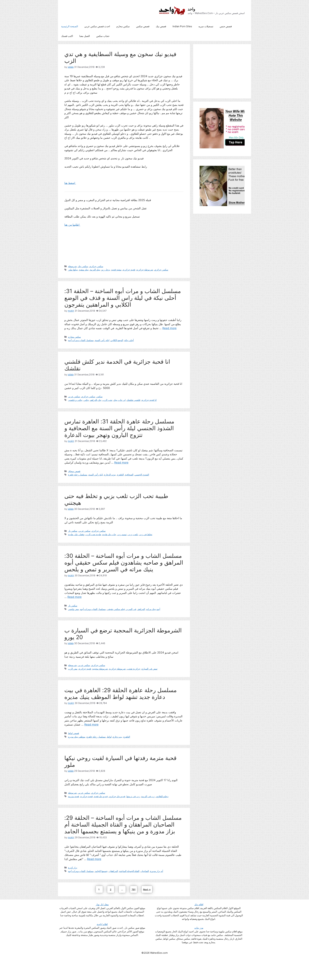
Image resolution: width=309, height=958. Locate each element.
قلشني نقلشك (133, 400)
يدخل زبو (106, 269)
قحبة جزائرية (129, 269)
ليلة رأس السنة (102, 340)
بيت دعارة (117, 736)
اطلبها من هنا (72, 224)
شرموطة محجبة (100, 668)
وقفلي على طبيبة (76, 534)
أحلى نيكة (129, 340)
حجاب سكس (102, 36)
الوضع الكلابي (117, 340)
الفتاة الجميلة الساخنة (129, 871)
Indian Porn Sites (182, 26)
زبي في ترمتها (133, 796)
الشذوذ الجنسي (142, 474)
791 (134, 889)
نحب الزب (107, 400)
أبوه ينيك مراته (153, 609)
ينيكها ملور (73, 269)
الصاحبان (145, 871)
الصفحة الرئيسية (69, 26)
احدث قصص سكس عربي (97, 26)
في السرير (131, 609)
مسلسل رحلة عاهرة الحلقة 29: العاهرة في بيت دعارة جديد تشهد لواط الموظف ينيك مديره (120, 693)
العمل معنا (84, 36)
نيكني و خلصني (75, 400)
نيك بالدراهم (95, 400)
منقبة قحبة (116, 269)
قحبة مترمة (73, 796)
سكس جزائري (96, 266)
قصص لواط (73, 733)
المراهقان (113, 871)
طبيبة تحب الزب (93, 534)
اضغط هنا (70, 183)
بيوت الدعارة (110, 474)
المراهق (141, 609)
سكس (99, 396)
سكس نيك (83, 266)
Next (147, 889)
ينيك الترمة (95, 269)
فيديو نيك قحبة (101, 796)
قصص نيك (161, 26)
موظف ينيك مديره (76, 736)
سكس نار (72, 530)
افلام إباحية (102, 924)
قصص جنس (226, 26)
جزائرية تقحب (133, 668)
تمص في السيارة (149, 668)
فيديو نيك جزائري (117, 796)
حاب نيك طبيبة (109, 534)
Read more (169, 328)
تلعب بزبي (133, 534)
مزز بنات (198, 927)
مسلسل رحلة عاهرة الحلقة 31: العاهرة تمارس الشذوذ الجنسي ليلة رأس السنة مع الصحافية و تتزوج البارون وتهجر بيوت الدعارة (119, 428)
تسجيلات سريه (205, 26)
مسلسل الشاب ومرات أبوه (81, 340)
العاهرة (120, 474)
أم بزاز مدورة (156, 871)
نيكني (86, 400)
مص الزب (72, 668)
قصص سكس (142, 26)
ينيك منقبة (84, 269)
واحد (191, 9)
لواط (109, 736)
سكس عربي (74, 396)
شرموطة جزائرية (144, 269)
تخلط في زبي (145, 534)
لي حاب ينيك (120, 400)
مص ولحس (73, 609)
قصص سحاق (74, 471)
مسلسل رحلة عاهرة (77, 474)
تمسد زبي (122, 534)
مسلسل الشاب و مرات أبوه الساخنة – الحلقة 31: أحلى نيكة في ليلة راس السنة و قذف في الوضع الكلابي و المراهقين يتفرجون (122, 298)
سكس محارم (123, 26)
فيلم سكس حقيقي (116, 609)
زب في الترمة (148, 796)
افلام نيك (198, 904)
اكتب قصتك (67, 36)
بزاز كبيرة (72, 867)
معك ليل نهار (102, 904)
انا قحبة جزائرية (149, 400)
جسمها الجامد (101, 871)
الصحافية (129, 474)
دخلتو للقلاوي (162, 796)
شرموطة (72, 266)
